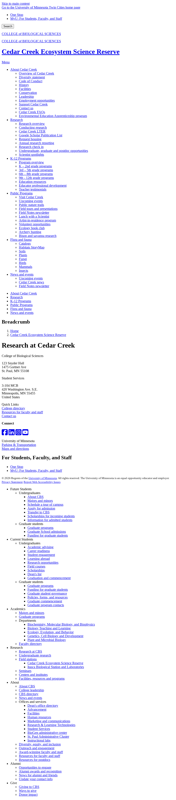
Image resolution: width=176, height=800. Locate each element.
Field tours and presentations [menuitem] (38, 209)
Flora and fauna (21, 309)
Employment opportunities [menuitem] (37, 100)
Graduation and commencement (49, 578)
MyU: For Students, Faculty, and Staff (36, 18)
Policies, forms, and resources (47, 597)
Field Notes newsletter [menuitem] (34, 212)
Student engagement (41, 555)
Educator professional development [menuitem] (43, 185)
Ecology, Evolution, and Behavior (50, 632)
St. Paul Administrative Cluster (48, 736)
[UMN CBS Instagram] (18, 433)
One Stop (16, 15)
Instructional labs (38, 740)
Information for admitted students (49, 520)
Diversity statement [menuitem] (32, 77)
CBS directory (28, 694)
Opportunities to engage (35, 767)
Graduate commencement (44, 601)
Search (7, 26)
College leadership (31, 690)
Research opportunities (42, 562)
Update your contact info (36, 779)
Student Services (38, 729)
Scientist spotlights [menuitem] (31, 154)
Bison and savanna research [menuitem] (37, 236)
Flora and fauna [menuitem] (21, 239)
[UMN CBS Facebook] (5, 433)
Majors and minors (40, 500)
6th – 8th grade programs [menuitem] (36, 174)
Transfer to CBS (38, 512)
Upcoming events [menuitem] (31, 201)
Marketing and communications (48, 721)
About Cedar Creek (23, 293)
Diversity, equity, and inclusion (40, 744)
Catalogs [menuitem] (25, 243)
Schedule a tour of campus (45, 504)
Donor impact (28, 794)
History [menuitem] (24, 85)
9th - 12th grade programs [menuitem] (36, 178)
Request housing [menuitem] (30, 139)
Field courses (36, 566)
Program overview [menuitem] (31, 162)
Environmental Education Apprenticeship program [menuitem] (53, 116)
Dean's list (34, 574)
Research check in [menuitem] (31, 147)
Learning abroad (38, 558)
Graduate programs (40, 528)
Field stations (28, 659)
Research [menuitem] (16, 120)
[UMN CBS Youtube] (25, 433)
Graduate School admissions (46, 531)
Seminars (25, 671)
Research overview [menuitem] (32, 123)
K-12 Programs (20, 301)
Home (14, 331)
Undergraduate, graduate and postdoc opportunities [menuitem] (53, 151)
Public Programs (21, 305)
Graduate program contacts (45, 605)
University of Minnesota (43, 478)
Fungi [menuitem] (23, 259)
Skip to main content (16, 3)
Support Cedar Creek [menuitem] (33, 104)
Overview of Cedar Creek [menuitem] (36, 73)
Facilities (33, 713)
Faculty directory (30, 644)
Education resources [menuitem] (32, 181)
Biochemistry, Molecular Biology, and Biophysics (61, 624)
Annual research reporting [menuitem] (36, 143)
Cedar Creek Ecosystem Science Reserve (61, 51)
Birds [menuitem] (22, 263)
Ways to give (27, 790)
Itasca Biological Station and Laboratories (55, 667)
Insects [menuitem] (23, 270)
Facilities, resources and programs (42, 678)
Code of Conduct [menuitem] (30, 81)
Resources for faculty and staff (22, 412)
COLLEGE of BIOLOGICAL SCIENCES (31, 34)
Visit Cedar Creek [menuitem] (31, 197)
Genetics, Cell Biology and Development (55, 636)
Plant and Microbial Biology (46, 640)
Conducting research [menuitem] (33, 127)
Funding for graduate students (47, 535)
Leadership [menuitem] (26, 96)
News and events (21, 313)
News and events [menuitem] (21, 274)
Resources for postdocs (34, 760)
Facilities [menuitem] (25, 89)
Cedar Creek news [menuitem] (31, 282)
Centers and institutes (33, 674)
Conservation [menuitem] (28, 93)
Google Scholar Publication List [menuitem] (40, 135)
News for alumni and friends (38, 775)
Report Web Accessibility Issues (42, 482)
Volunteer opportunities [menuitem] (34, 224)
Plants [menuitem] (23, 255)
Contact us (9, 416)
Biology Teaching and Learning (49, 628)
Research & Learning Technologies (51, 725)
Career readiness (38, 551)
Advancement (36, 709)
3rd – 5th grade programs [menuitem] (36, 170)
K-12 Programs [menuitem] (20, 158)
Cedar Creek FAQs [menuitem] (32, 112)
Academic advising (40, 547)
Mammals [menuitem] (25, 267)
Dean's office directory (42, 705)
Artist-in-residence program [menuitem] (37, 220)
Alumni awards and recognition (40, 771)
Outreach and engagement (36, 748)
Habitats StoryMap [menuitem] (31, 247)
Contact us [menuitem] (26, 108)
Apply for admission (41, 508)
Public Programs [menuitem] (21, 193)
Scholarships (36, 570)
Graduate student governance (47, 593)
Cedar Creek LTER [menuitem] (32, 131)
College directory (13, 408)
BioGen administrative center (47, 732)
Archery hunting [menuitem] (30, 232)
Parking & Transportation (19, 445)
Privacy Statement (12, 482)
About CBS (35, 497)
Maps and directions (15, 448)
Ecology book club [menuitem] (32, 228)
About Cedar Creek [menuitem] (23, 69)
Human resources (39, 717)
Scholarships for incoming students (51, 516)
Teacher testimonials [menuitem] (32, 189)
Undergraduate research (35, 655)
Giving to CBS (29, 787)
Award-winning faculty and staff (41, 752)
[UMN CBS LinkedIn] (12, 433)
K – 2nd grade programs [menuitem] (35, 166)
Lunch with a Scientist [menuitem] (34, 216)
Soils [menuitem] (22, 251)
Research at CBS (30, 651)
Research (16, 297)
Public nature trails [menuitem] (31, 205)
